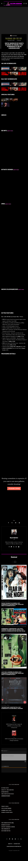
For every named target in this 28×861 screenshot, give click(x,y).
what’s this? (16, 169)
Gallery (14, 38)
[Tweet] (12, 522)
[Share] (8, 522)
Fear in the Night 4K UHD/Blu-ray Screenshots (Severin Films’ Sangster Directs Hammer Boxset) (12, 604)
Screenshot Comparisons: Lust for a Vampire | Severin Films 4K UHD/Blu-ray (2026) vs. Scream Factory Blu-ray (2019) (13, 630)
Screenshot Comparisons (16, 626)
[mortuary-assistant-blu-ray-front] (14, 690)
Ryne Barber (14, 35)
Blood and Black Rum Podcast (14, 846)
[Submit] (19, 522)
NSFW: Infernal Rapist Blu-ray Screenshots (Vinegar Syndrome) (14, 739)
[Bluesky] (15, 839)
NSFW (17, 38)
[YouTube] (12, 839)
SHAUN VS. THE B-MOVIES (7, 789)
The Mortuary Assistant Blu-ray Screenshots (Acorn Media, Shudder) (12, 708)
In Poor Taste (17, 843)
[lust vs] (14, 616)
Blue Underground (8, 38)
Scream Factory (7, 626)
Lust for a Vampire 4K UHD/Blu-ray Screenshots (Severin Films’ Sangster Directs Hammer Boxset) (12, 673)
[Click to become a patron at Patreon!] (14, 490)
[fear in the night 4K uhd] (14, 582)
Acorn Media (3, 705)
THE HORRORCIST (5, 828)
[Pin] (15, 522)
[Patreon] (9, 839)
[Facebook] (7, 839)
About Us (10, 843)
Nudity (20, 38)
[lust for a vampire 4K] (14, 651)
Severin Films (7, 601)
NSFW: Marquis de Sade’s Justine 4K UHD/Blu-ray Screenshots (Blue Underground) (14, 725)
